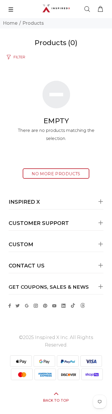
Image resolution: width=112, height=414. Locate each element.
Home (10, 23)
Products (33, 23)
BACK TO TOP (56, 400)
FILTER (19, 57)
